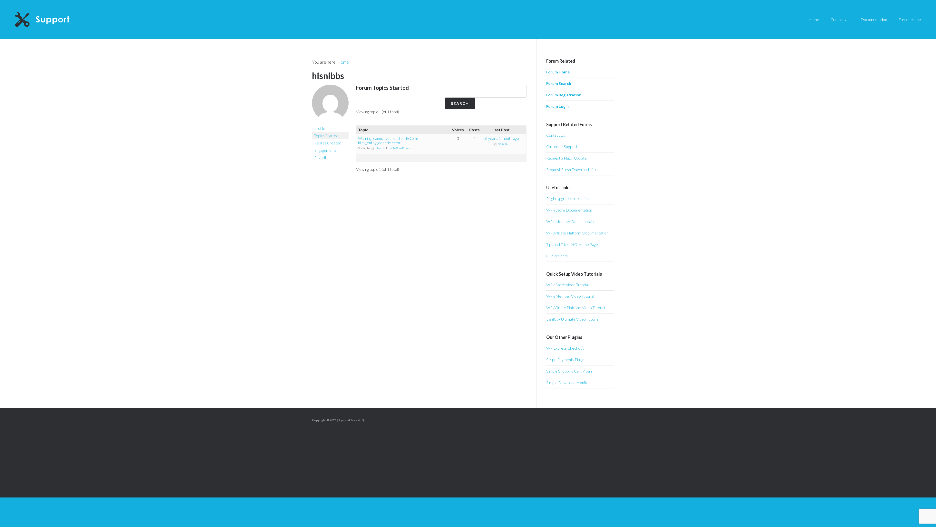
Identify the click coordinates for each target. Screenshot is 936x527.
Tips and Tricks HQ (351, 420)
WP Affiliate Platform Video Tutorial (575, 307)
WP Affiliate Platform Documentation (577, 233)
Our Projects (557, 255)
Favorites (322, 157)
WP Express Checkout (565, 348)
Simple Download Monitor (568, 382)
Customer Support (561, 146)
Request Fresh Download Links (572, 169)
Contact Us (555, 135)
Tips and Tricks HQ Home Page (572, 244)
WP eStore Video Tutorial (567, 284)
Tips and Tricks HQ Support (54, 19)
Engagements (325, 150)
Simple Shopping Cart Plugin (569, 371)
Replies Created (327, 143)
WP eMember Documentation (571, 221)
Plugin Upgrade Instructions (568, 198)
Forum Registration (563, 94)
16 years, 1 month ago (501, 138)
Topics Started (326, 135)
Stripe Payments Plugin (565, 359)
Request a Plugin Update (566, 158)
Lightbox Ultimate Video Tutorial (572, 319)
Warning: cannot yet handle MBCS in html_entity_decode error (388, 140)
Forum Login (557, 106)
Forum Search (558, 83)
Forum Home (558, 72)
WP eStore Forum (400, 148)
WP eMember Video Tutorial (570, 296)
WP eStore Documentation (569, 210)
